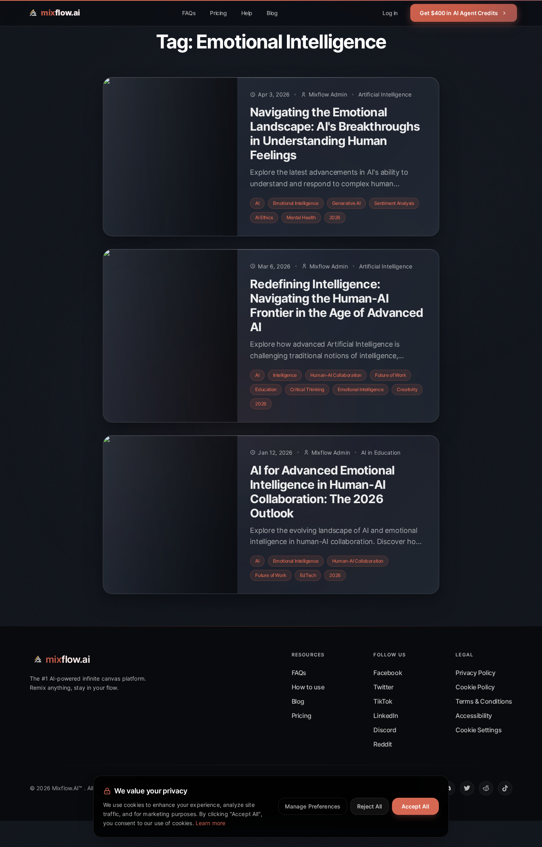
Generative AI (346, 203)
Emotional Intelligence (296, 203)
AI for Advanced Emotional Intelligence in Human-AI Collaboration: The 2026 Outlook (322, 491)
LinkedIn (385, 716)
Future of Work (390, 375)
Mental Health (301, 217)
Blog (272, 13)
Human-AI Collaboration (335, 375)
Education (265, 389)
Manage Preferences (313, 806)
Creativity (407, 389)
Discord (384, 730)
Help (246, 13)
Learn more (210, 823)
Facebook (387, 673)
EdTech (308, 575)
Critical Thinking (307, 389)
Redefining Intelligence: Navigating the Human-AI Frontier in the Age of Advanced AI (336, 305)
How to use (308, 687)
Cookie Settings (479, 730)
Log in (390, 13)
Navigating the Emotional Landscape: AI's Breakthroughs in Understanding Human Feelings (335, 133)
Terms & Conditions (484, 701)
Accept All (415, 806)
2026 (334, 217)
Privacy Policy (475, 673)
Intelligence (285, 375)
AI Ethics (264, 217)
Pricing (218, 13)
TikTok (382, 701)
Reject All (369, 806)
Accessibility (474, 716)
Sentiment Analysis (394, 203)
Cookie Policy (475, 687)
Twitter (383, 687)
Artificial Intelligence (384, 94)
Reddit (382, 744)
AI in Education (380, 452)
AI (257, 203)
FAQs (189, 13)
